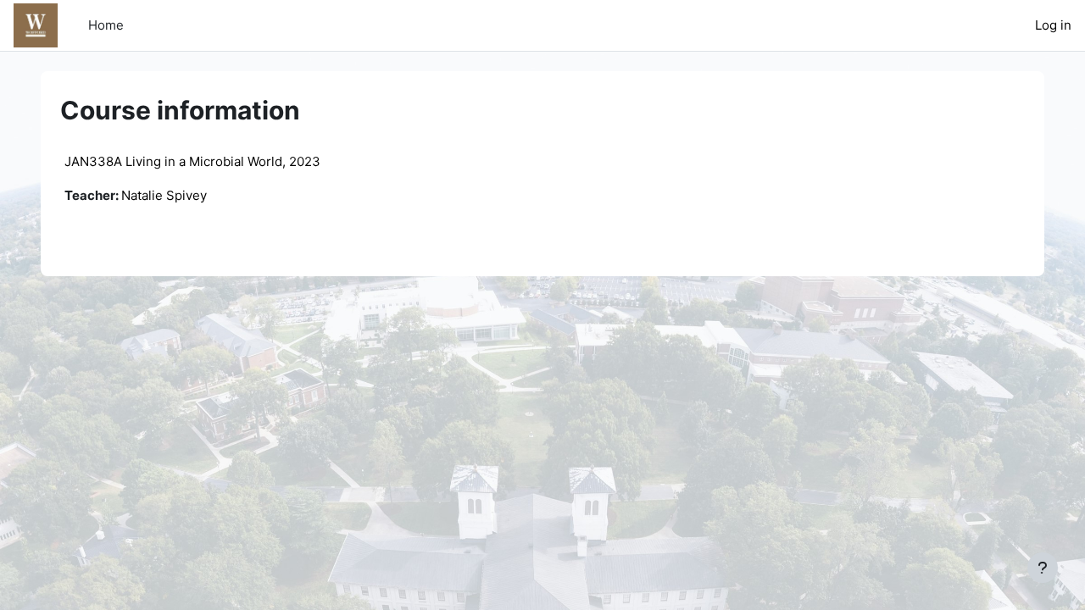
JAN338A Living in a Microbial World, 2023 (192, 161)
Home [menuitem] (106, 25)
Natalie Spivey (164, 195)
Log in (1053, 25)
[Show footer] (1042, 567)
